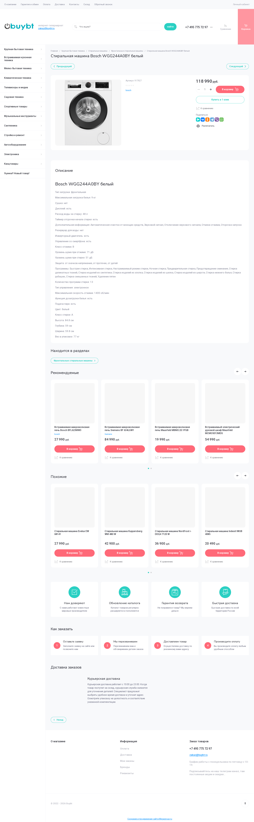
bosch (128, 90)
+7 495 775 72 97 (196, 27)
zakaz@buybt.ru (46, 28)
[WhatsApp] (221, 119)
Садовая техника (14, 97)
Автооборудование (15, 144)
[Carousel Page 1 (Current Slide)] (148, 468)
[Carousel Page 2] (151, 468)
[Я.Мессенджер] (198, 119)
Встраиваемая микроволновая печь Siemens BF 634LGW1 (122, 429)
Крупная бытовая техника (18, 49)
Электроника (11, 154)
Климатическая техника (17, 78)
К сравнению (207, 108)
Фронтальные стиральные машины (127, 51)
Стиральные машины (97, 51)
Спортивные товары (15, 106)
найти (170, 26)
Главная (54, 51)
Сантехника (10, 125)
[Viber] (217, 119)
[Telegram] (212, 119)
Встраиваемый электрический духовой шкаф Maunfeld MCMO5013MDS (222, 430)
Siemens (108, 434)
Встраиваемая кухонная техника (17, 59)
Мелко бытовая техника (17, 68)
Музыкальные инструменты (20, 116)
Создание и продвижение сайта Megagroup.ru (149, 819)
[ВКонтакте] (203, 119)
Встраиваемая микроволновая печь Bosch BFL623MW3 (71, 429)
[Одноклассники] (207, 119)
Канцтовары (11, 163)
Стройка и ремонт (14, 135)
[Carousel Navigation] (241, 371)
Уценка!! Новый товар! (16, 173)
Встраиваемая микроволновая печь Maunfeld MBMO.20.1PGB (172, 429)
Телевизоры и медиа (16, 87)
